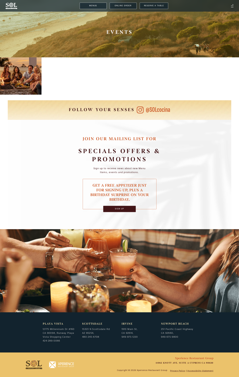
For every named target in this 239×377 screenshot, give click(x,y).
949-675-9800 (169, 337)
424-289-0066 (51, 341)
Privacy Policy (177, 371)
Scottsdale (92, 324)
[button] (232, 6)
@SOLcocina (158, 110)
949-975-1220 (130, 337)
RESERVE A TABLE (154, 6)
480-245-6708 (90, 337)
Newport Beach (175, 324)
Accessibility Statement (200, 371)
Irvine (127, 324)
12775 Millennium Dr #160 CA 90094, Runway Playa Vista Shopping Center (59, 333)
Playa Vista (53, 324)
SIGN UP (119, 209)
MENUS (93, 6)
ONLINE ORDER (123, 6)
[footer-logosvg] (34, 364)
